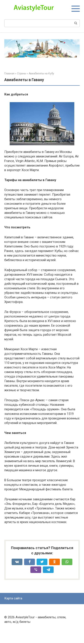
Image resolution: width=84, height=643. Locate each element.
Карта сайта (13, 598)
